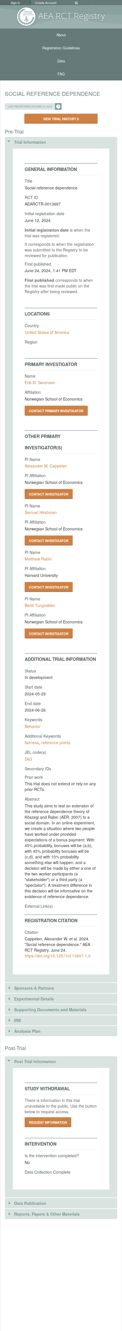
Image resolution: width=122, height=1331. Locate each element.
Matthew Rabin (38, 559)
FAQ (61, 74)
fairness (32, 742)
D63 (28, 759)
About (61, 34)
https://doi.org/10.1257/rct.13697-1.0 (58, 955)
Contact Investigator (48, 494)
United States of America (47, 332)
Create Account (45, 2)
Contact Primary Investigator (56, 411)
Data (61, 61)
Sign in (15, 2)
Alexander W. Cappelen (46, 466)
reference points (55, 742)
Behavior (33, 726)
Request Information (48, 1122)
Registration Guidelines (61, 47)
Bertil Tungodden (40, 605)
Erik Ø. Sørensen (40, 382)
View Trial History (60, 119)
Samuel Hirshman (41, 512)
